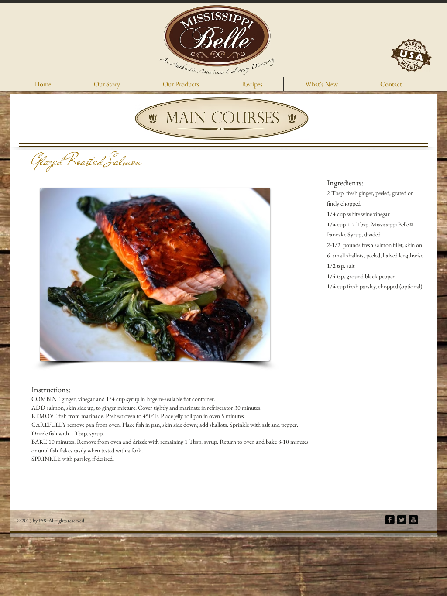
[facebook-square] (390, 519)
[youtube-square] (413, 519)
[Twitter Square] (401, 519)
